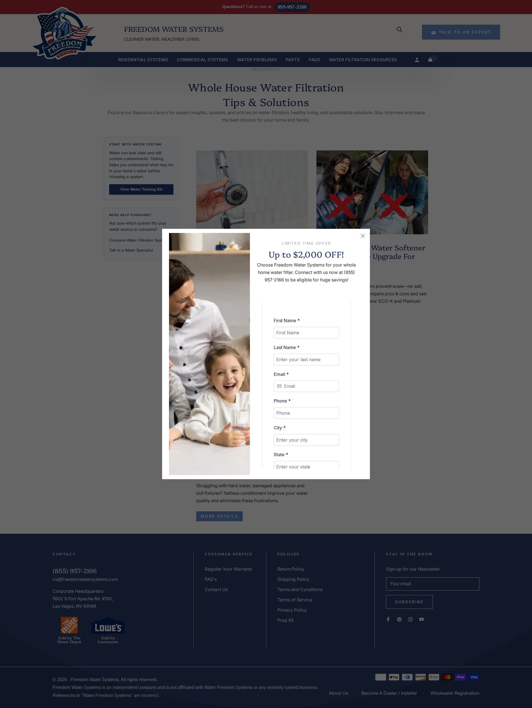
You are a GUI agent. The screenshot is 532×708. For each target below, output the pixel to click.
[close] (363, 236)
